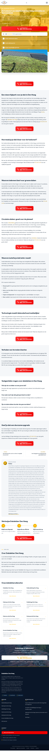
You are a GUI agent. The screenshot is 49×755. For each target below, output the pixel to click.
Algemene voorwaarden (21, 748)
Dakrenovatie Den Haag (6, 712)
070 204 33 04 (43, 121)
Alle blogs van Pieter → (13, 514)
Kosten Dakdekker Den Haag (7, 718)
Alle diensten (4, 721)
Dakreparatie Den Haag (6, 715)
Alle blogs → (28, 717)
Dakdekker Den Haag (9, 8)
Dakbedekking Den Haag (7, 703)
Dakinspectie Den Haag (6, 706)
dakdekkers (34, 238)
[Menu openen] (47, 2)
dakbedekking (11, 223)
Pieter (5, 23)
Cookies (27, 748)
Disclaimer (32, 748)
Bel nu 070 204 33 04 (9, 732)
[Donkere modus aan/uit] (26, 2)
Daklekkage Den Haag (6, 709)
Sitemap (37, 748)
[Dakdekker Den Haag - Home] (4, 2)
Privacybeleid (12, 748)
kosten (42, 112)
